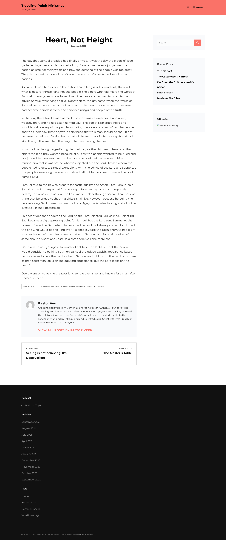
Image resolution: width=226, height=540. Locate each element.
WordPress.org (30, 515)
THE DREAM (164, 71)
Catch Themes (86, 534)
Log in (25, 496)
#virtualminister (97, 286)
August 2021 (28, 428)
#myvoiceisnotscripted (50, 286)
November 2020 (30, 466)
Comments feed (31, 509)
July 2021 (26, 434)
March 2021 (28, 447)
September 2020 (31, 479)
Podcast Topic (29, 286)
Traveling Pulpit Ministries (42, 5)
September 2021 (30, 422)
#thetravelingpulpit (81, 286)
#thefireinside (67, 286)
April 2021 (27, 441)
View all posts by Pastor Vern (65, 330)
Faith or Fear (165, 92)
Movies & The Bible (168, 98)
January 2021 (29, 454)
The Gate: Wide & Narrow (172, 76)
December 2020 (30, 460)
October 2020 (29, 473)
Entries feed (28, 502)
